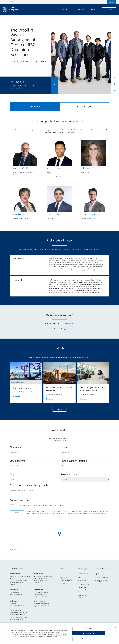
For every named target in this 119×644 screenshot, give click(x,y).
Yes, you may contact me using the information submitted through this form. (40, 505)
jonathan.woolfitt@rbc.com (18, 580)
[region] (59, 536)
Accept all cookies (88, 633)
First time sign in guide (102, 577)
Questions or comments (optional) (29, 485)
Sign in (97, 574)
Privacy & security (83, 574)
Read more (16, 396)
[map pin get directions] (59, 534)
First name (16, 447)
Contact (109, 9)
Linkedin (12, 584)
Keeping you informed (101, 581)
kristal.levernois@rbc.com (42, 594)
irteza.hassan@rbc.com (41, 578)
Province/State (69, 474)
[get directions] (59, 534)
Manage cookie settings (88, 639)
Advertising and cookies (83, 596)
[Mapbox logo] (14, 550)
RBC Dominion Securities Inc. (12, 2)
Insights (93, 9)
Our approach (79, 9)
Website (63, 583)
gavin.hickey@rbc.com (17, 606)
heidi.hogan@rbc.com (16, 594)
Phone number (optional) (75, 461)
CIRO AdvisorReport (84, 584)
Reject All (89, 629)
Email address (17, 461)
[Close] (116, 627)
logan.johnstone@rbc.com (42, 606)
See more (60, 409)
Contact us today (59, 329)
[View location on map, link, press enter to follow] (59, 536)
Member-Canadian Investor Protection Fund (83, 590)
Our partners (84, 107)
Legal (79, 577)
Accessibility (82, 581)
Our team (65, 9)
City (12, 474)
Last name (66, 447)
